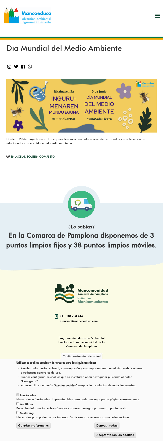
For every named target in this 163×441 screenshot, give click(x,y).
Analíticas (26, 404)
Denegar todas (107, 425)
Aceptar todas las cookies (115, 435)
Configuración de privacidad (82, 356)
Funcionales (28, 395)
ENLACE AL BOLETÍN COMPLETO (33, 156)
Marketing (27, 413)
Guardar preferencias (33, 425)
